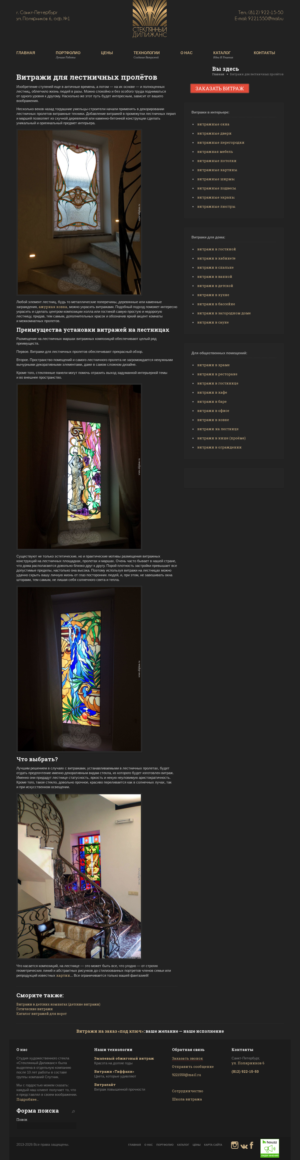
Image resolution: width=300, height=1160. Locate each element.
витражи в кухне (213, 294)
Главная (25, 53)
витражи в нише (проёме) (221, 438)
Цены (107, 53)
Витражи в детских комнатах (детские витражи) (58, 1004)
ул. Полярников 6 (248, 1063)
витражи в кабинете (216, 258)
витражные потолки (216, 160)
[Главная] (150, 36)
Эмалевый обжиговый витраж (124, 1058)
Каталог (223, 55)
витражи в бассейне (216, 303)
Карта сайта (213, 1144)
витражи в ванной (214, 276)
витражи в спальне (215, 267)
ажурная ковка (53, 306)
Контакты (264, 53)
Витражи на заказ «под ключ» (110, 1031)
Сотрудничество (187, 1090)
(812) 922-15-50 (245, 1071)
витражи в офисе (213, 410)
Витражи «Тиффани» (114, 1071)
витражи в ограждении (219, 447)
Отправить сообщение (193, 1066)
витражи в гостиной (216, 249)
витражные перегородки (220, 142)
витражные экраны (216, 197)
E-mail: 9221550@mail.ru (259, 18)
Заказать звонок (187, 1058)
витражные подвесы (216, 188)
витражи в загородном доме (224, 313)
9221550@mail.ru (186, 1074)
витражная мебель (215, 151)
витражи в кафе (212, 392)
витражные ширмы (216, 179)
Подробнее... (27, 1099)
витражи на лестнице (218, 428)
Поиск (21, 1119)
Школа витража (187, 1099)
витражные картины (217, 169)
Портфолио (68, 55)
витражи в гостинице (217, 383)
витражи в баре (212, 401)
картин (63, 975)
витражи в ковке (213, 419)
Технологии (147, 55)
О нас (186, 53)
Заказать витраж (219, 88)
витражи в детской (215, 285)
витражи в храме (213, 364)
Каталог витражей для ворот (41, 1013)
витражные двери (214, 133)
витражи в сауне (213, 322)
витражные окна (213, 124)
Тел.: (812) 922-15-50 (260, 12)
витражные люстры (216, 206)
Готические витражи (34, 1009)
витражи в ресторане (217, 374)
